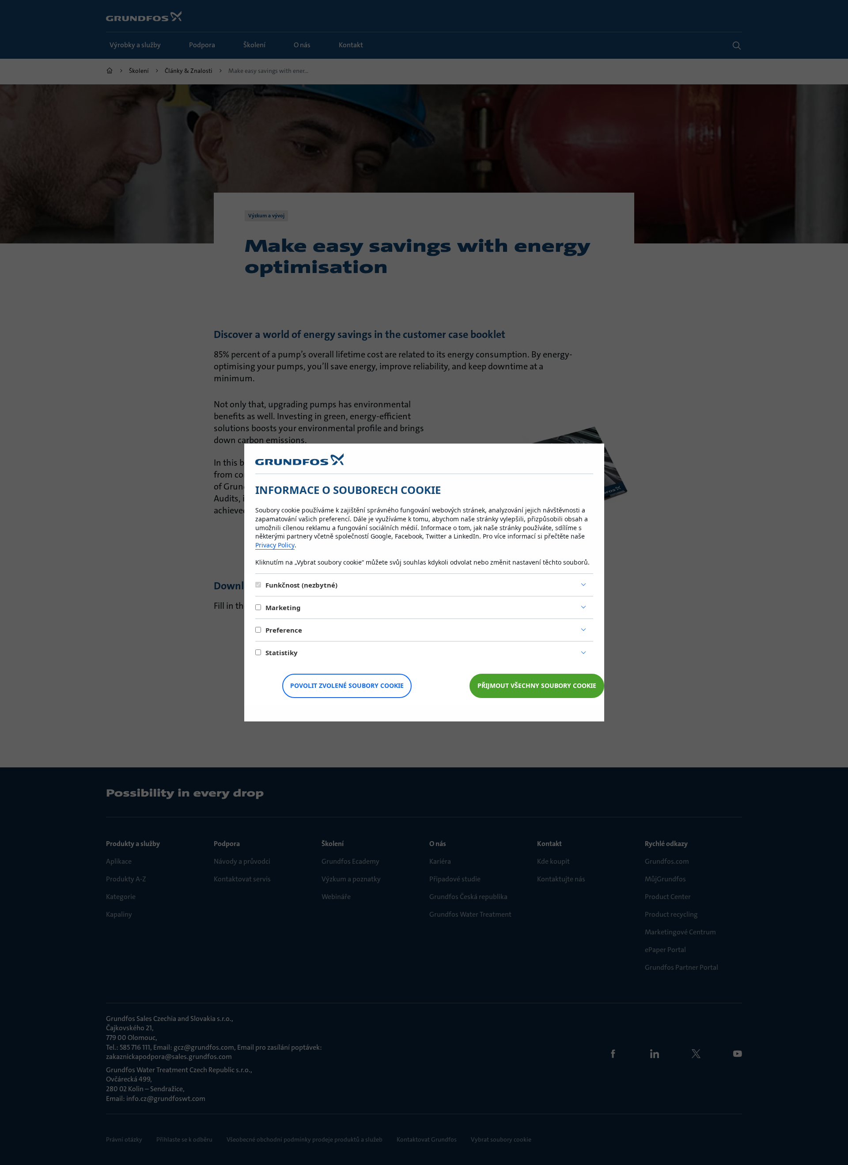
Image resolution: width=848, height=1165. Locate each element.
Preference (283, 630)
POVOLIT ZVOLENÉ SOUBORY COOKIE (347, 685)
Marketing (283, 607)
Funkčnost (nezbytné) (301, 585)
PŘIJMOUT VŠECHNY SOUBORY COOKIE (536, 685)
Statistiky (281, 652)
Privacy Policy (275, 545)
